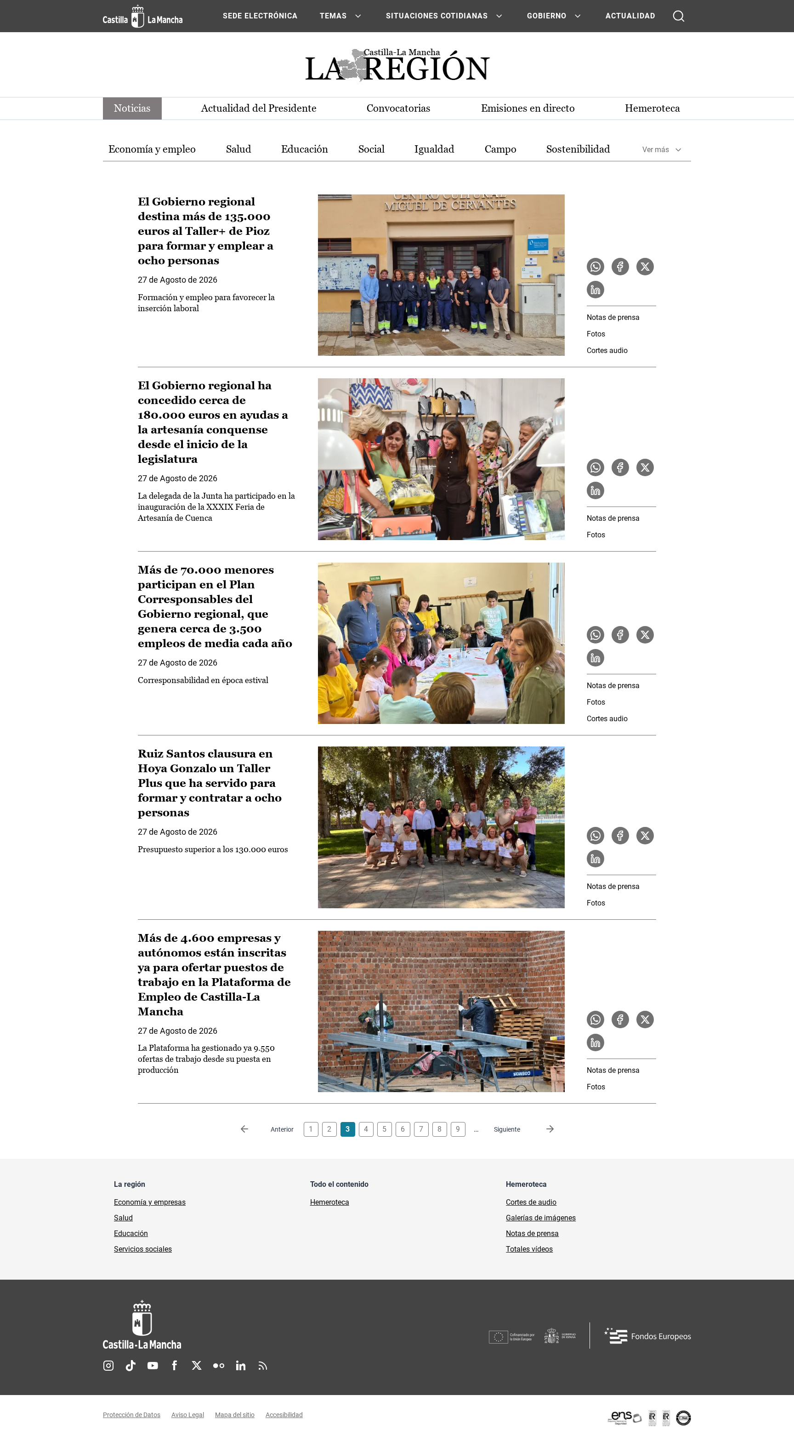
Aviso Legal (187, 1414)
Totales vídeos (529, 1249)
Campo (500, 149)
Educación (304, 149)
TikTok (130, 1365)
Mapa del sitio (235, 1414)
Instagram (108, 1365)
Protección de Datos (131, 1414)
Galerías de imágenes (541, 1217)
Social (371, 149)
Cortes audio (607, 350)
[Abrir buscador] (678, 16)
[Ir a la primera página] (252, 1129)
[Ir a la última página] (543, 1129)
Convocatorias (399, 108)
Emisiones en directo (528, 108)
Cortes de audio (531, 1202)
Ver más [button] (655, 149)
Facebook (175, 1365)
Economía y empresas (150, 1202)
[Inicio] (227, 1324)
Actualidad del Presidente (259, 108)
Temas (333, 15)
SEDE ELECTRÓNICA (260, 15)
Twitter (197, 1365)
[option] (152, 149)
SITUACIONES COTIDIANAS (437, 15)
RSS (263, 1365)
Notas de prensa (613, 317)
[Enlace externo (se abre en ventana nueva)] (649, 1418)
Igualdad (434, 149)
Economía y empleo (152, 149)
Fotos (596, 334)
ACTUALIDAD (630, 15)
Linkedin (241, 1365)
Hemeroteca (652, 108)
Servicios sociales (143, 1249)
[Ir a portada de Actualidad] (397, 67)
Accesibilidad (284, 1414)
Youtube (153, 1365)
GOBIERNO (547, 15)
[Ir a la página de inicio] (142, 16)
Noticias (132, 108)
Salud (238, 149)
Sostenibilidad (578, 149)
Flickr (219, 1365)
